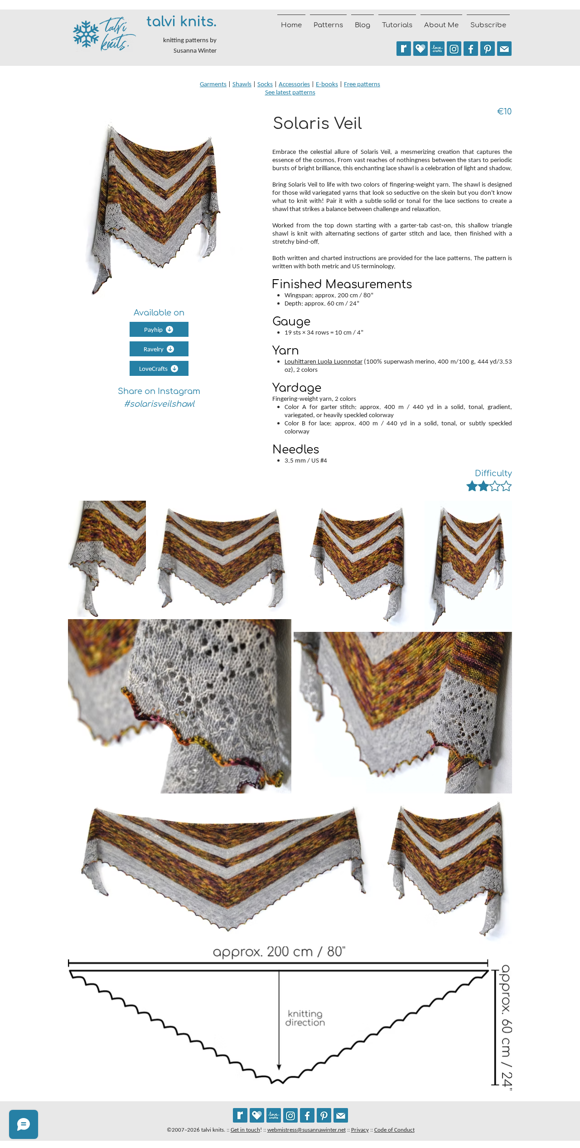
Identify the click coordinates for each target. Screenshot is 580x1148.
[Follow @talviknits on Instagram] (454, 48)
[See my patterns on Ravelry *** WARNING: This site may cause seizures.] (240, 1115)
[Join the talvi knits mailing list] (504, 48)
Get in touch (245, 1129)
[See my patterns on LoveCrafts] (437, 48)
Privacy (360, 1129)
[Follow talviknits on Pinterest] (487, 48)
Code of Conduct (394, 1129)
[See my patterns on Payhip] (420, 48)
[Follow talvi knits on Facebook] (471, 48)
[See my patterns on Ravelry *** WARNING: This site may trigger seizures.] (403, 48)
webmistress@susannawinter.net (306, 1129)
